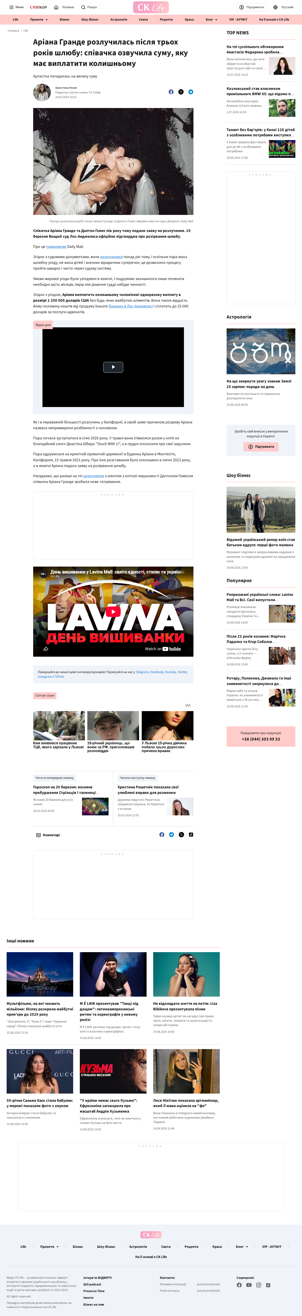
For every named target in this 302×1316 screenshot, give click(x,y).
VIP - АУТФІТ (238, 19)
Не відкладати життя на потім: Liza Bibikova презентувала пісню (185, 1006)
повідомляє (56, 246)
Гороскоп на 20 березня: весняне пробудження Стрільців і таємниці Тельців (64, 792)
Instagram (45, 676)
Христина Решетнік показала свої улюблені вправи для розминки (148, 789)
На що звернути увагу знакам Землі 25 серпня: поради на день (259, 383)
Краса (189, 19)
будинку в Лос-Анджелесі (131, 306)
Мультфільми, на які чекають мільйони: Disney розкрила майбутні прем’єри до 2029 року (40, 1009)
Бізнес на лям (93, 1304)
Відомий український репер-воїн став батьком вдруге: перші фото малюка (261, 542)
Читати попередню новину (54, 778)
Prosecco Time (94, 1291)
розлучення (93, 476)
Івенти (88, 1298)
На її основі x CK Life (274, 19)
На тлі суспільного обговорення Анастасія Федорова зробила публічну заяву (255, 52)
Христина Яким (66, 88)
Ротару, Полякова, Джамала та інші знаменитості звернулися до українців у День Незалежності (259, 683)
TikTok (58, 676)
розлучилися (111, 257)
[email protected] (208, 1284)
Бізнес (64, 19)
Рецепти (166, 19)
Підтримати (255, 7)
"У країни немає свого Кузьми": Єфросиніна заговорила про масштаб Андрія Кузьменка (108, 1106)
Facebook (156, 672)
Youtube (170, 672)
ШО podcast (92, 1284)
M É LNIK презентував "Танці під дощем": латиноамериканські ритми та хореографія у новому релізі (109, 1012)
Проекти (36, 19)
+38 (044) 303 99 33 (261, 739)
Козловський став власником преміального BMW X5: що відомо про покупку (261, 94)
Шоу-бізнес (90, 19)
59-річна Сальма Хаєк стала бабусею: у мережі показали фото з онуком (40, 1103)
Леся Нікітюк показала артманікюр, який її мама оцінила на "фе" (185, 1103)
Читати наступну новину (137, 778)
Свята (143, 19)
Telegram (142, 672)
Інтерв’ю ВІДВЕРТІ (97, 1278)
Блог (209, 19)
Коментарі (51, 835)
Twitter (182, 672)
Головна (13, 31)
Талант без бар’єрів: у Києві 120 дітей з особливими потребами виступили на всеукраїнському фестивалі (261, 135)
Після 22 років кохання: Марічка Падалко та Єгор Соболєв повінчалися (256, 642)
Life (15, 19)
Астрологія (119, 19)
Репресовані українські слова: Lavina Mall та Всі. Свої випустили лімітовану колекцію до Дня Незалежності (260, 603)
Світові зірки (44, 695)
